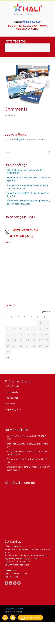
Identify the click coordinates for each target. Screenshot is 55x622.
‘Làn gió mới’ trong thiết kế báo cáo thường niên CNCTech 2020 (27, 187)
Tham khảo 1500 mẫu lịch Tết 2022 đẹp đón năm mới (28, 179)
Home (19, 46)
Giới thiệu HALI (12, 386)
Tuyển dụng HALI (13, 410)
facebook (6, 583)
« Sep (7, 357)
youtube (14, 583)
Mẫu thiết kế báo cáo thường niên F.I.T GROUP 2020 (25, 171)
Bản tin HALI (11, 404)
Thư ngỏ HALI (12, 398)
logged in (21, 139)
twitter (10, 583)
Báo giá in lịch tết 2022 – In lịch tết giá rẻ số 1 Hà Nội (28, 194)
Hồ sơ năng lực (12, 392)
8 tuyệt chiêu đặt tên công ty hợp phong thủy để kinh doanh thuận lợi (28, 202)
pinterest (19, 583)
